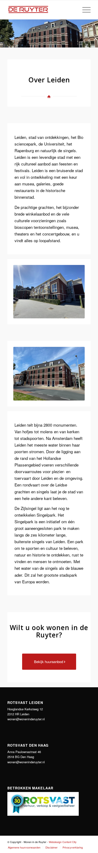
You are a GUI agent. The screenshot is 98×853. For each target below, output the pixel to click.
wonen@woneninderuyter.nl (26, 719)
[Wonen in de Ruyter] (40, 9)
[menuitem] (84, 9)
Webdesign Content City (63, 842)
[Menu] (84, 9)
